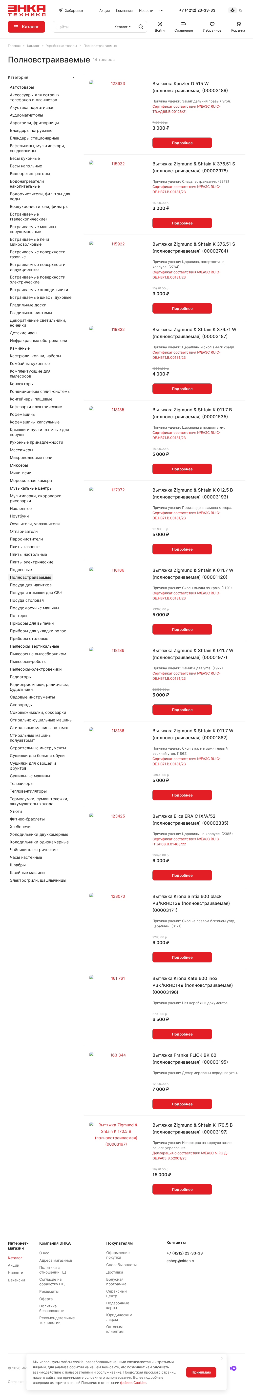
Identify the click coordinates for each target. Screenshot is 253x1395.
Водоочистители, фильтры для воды (40, 196)
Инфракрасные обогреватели (38, 340)
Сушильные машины (30, 775)
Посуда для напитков (31, 584)
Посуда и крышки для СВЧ (36, 592)
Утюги (16, 811)
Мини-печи (20, 472)
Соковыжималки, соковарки (38, 712)
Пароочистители (26, 539)
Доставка (114, 1272)
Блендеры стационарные (34, 138)
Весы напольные (26, 165)
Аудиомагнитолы (26, 115)
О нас (44, 1253)
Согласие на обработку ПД (51, 1281)
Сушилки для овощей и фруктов (33, 766)
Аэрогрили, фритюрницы (34, 122)
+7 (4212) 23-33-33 (197, 10)
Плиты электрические (31, 561)
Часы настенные (26, 857)
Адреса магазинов (55, 1260)
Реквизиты (49, 1291)
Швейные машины (27, 872)
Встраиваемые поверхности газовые (37, 254)
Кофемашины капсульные (35, 421)
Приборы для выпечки (32, 623)
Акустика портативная (32, 107)
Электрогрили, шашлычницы (38, 880)
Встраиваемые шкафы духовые (40, 297)
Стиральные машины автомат (39, 727)
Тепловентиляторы (28, 791)
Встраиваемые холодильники (39, 289)
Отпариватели (24, 531)
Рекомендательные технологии (57, 1320)
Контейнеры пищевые (31, 399)
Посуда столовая (27, 600)
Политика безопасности (51, 1308)
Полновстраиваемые (30, 577)
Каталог (15, 1258)
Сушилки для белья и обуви (37, 755)
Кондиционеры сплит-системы (40, 391)
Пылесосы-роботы (28, 661)
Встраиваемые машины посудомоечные (33, 229)
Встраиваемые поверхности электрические (37, 279)
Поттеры (18, 615)
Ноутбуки (19, 516)
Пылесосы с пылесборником (38, 653)
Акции (13, 1265)
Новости (15, 1272)
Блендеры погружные (31, 130)
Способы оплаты (121, 1264)
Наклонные (21, 508)
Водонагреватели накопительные (27, 184)
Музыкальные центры (31, 488)
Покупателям (119, 1243)
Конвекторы (22, 383)
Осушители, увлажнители (35, 523)
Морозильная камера (31, 480)
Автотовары (22, 87)
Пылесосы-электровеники (36, 669)
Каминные (20, 348)
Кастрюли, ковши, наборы (35, 355)
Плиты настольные (28, 554)
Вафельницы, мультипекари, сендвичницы (37, 148)
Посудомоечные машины (34, 607)
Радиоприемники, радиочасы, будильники (39, 687)
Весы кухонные (25, 158)
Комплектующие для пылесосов (30, 374)
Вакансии (16, 1280)
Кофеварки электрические (36, 406)
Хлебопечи (20, 826)
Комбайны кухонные (30, 363)
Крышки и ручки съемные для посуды (39, 432)
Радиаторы (21, 676)
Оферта (46, 1298)
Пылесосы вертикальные (34, 646)
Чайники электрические (34, 849)
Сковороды (21, 704)
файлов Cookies (133, 1382)
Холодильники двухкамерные (39, 834)
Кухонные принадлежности (36, 442)
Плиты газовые (25, 546)
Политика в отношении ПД (52, 1270)
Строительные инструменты (38, 747)
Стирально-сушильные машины (41, 719)
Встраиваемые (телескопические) (28, 216)
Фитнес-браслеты (27, 819)
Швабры (18, 864)
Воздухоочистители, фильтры (39, 206)
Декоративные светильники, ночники (38, 323)
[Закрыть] (222, 1358)
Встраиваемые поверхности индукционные (37, 267)
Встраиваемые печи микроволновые (29, 242)
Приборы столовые (29, 638)
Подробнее (182, 142)
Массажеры (21, 449)
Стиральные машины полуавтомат (30, 738)
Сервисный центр (116, 1293)
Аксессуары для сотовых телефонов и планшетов (35, 97)
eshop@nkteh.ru (181, 1260)
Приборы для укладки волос (38, 630)
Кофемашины (23, 414)
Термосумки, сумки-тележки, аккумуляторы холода (39, 801)
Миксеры (19, 465)
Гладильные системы (31, 312)
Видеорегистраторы (30, 173)
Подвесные (21, 569)
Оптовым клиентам (115, 1329)
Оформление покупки (118, 1255)
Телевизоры (21, 783)
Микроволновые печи (31, 457)
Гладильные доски (28, 304)
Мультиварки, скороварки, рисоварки (36, 498)
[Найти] (141, 27)
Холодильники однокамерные (39, 841)
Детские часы (23, 332)
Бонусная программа (116, 1281)
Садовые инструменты (32, 697)
